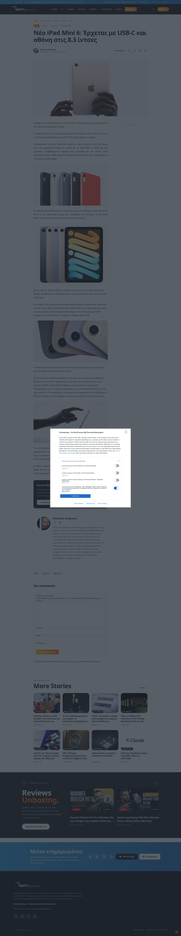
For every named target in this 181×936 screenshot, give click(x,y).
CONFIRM (75, 496)
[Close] (127, 433)
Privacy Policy (102, 503)
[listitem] (90, 461)
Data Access (90, 503)
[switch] (116, 465)
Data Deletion (78, 503)
